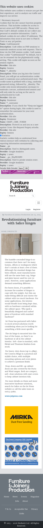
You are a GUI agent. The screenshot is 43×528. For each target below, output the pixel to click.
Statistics (6, 135)
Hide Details (12, 168)
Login (28, 209)
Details (3, 168)
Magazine (35, 497)
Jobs (17, 501)
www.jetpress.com (13, 396)
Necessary (11, 20)
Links (21, 513)
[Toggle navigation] (39, 203)
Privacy (34, 509)
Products (12, 231)
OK (26, 168)
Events (24, 497)
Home (3, 231)
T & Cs (8, 509)
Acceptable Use (21, 509)
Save (21, 168)
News (15, 497)
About (25, 501)
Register (36, 209)
